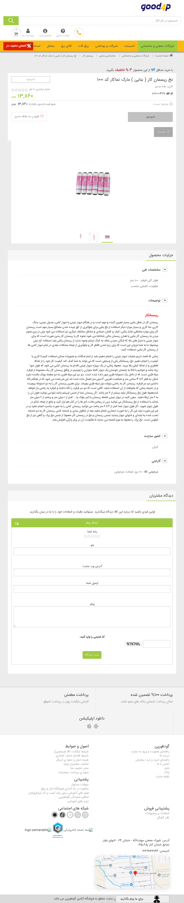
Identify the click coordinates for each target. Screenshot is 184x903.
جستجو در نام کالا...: (165, 21)
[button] (132, 872)
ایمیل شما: (92, 583)
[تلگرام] (69, 815)
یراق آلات (83, 46)
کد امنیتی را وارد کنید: (92, 637)
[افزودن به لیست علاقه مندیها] (29, 116)
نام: (92, 545)
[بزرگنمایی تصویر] (93, 185)
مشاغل (51, 46)
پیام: (92, 604)
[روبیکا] (54, 815)
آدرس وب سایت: (92, 566)
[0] (92, 536)
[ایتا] (62, 815)
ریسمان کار (87, 56)
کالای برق (66, 46)
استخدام (35, 46)
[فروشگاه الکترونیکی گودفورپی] (92, 7)
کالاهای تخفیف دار (16, 46)
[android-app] (95, 727)
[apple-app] (89, 727)
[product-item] (107, 237)
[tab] (157, 46)
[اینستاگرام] (85, 815)
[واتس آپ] (77, 815)
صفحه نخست (162, 56)
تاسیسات (129, 46)
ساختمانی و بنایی (107, 56)
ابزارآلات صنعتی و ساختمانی (157, 46)
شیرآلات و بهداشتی (106, 46)
